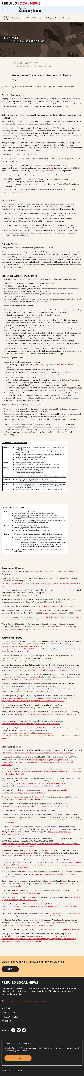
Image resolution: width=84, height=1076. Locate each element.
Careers (6, 1021)
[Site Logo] (21, 3)
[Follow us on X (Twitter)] (24, 1030)
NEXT (10, 969)
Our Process (66, 18)
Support (6, 1008)
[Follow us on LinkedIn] (13, 1030)
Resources (58, 18)
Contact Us (8, 1012)
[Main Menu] (80, 3)
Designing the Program (18, 18)
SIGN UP (18, 1058)
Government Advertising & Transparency (5, 18)
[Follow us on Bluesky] (19, 1030)
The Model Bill (31, 18)
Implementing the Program (45, 18)
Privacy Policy (10, 1017)
